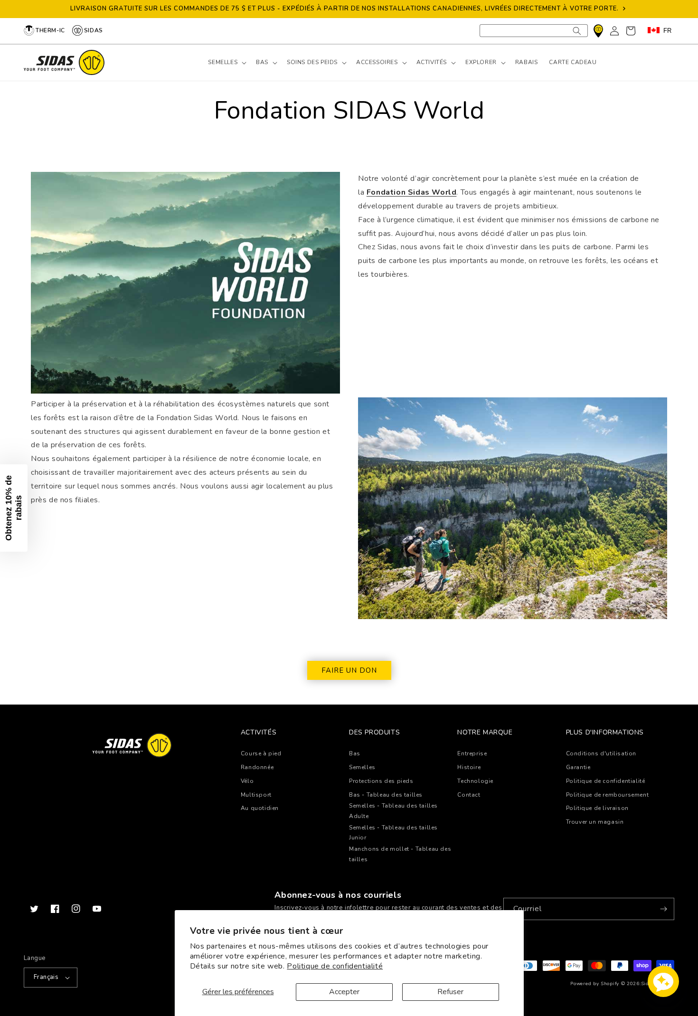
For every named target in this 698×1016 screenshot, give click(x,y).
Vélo (247, 781)
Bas (354, 753)
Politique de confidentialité (335, 966)
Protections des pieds (381, 781)
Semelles (362, 767)
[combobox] (533, 31)
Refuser (450, 992)
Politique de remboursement (607, 795)
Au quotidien (260, 808)
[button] (226, 62)
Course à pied (261, 753)
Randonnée (257, 767)
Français (46, 977)
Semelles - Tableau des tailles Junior (393, 833)
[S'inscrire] (663, 909)
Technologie (475, 781)
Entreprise (472, 753)
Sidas (93, 30)
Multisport (256, 795)
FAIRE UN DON (349, 670)
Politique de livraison (597, 808)
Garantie (578, 767)
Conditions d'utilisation (601, 753)
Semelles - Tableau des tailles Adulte (393, 811)
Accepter (344, 992)
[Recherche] (576, 30)
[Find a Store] (598, 31)
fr (667, 30)
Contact (468, 795)
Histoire (469, 767)
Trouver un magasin (595, 822)
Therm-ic (50, 30)
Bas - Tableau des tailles (386, 795)
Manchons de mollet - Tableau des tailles (400, 854)
